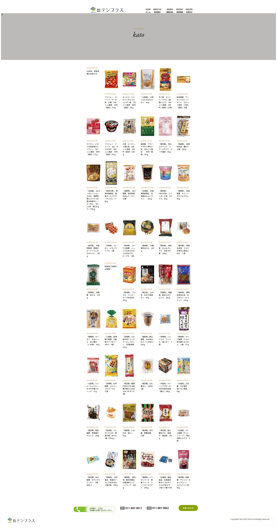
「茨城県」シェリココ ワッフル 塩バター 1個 (165, 340)
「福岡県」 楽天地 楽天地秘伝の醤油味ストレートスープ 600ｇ (129, 482)
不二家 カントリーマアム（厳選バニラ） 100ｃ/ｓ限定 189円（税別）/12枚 (165, 102)
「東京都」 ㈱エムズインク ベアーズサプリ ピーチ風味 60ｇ (165, 148)
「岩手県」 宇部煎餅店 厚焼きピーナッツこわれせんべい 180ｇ (93, 250)
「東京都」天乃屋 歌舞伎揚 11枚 (147, 433)
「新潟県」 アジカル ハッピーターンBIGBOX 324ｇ (129, 296)
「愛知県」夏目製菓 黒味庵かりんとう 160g (93, 433)
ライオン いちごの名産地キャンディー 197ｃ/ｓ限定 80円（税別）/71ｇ (93, 149)
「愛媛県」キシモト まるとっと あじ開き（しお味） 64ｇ (93, 340)
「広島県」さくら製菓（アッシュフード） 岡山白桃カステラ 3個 (183, 435)
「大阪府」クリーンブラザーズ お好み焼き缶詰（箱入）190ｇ (165, 387)
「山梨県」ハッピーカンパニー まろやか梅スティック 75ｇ (93, 387)
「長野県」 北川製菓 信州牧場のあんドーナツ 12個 (129, 195)
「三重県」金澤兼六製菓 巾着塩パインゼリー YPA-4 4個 (111, 340)
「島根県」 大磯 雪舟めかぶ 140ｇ (147, 248)
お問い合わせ (188, 508)
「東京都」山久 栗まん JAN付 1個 (147, 386)
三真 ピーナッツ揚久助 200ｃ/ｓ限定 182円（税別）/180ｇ (129, 149)
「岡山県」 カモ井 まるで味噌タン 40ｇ (147, 295)
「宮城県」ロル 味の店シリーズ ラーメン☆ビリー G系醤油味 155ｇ (129, 341)
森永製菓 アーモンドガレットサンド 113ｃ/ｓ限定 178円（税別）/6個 (183, 102)
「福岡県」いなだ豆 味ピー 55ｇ (129, 433)
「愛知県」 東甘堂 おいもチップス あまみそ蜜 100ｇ (165, 249)
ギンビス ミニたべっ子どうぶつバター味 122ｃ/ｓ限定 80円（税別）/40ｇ (129, 102)
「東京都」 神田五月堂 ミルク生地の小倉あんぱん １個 (183, 249)
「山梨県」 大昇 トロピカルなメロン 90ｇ (147, 100)
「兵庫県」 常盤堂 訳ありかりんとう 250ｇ (165, 295)
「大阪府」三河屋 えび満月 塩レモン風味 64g (183, 387)
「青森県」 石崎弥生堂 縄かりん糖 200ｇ (183, 146)
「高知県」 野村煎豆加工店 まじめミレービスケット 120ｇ (183, 296)
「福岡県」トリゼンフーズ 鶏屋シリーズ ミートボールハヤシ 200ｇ (147, 482)
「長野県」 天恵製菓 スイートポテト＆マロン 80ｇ (183, 195)
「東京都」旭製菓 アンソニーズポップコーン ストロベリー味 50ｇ (183, 482)
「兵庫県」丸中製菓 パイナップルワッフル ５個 (111, 387)
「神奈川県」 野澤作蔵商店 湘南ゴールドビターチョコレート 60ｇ (111, 196)
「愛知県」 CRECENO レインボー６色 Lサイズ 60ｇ (165, 195)
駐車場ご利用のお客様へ (111, 267)
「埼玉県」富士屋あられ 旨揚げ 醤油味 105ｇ (165, 434)
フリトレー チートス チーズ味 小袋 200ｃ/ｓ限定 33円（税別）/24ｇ (111, 102)
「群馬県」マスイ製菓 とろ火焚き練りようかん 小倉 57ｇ (183, 340)
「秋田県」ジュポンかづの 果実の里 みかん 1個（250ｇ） (111, 434)
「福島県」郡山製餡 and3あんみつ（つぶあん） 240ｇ (147, 340)
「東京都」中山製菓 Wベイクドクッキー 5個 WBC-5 (93, 481)
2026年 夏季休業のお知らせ (93, 72)
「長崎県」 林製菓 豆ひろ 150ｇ (93, 295)
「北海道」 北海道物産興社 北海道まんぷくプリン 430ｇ (147, 195)
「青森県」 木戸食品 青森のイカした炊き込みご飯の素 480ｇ (111, 481)
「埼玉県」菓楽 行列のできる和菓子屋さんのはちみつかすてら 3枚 (129, 388)
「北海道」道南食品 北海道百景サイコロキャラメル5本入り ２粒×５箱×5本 (165, 482)
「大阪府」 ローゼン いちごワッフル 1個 (111, 248)
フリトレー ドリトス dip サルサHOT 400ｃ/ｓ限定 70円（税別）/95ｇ (111, 149)
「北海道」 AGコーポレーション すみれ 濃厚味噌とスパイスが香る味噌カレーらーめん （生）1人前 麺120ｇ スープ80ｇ (93, 200)
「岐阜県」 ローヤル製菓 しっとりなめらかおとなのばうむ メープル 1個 (129, 250)
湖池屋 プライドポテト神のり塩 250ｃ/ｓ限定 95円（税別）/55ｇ (147, 149)
